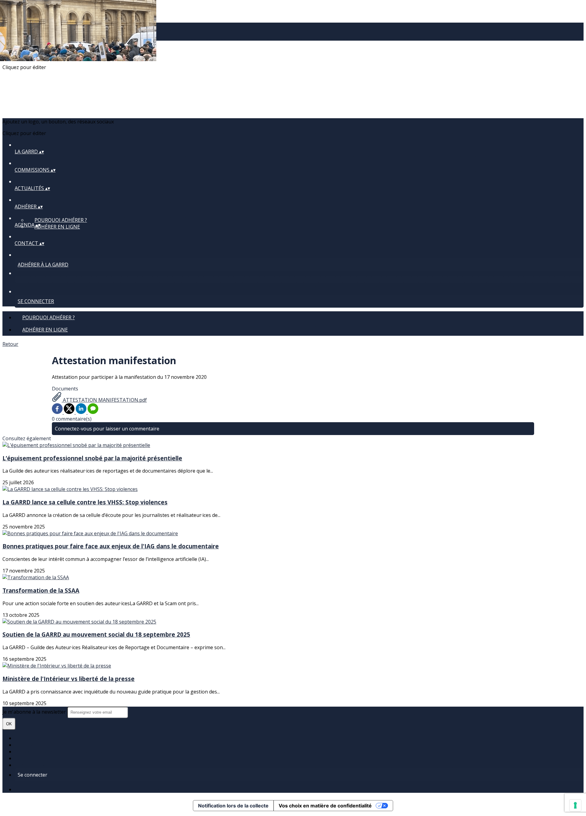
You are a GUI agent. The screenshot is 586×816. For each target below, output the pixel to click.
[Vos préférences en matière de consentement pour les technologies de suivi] (575, 805)
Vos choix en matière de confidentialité (325, 806)
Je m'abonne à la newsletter (34, 711)
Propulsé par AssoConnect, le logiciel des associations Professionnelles (96, 789)
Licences (24, 744)
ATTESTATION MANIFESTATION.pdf (104, 400)
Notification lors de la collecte (233, 806)
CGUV (21, 758)
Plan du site (28, 738)
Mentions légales (34, 751)
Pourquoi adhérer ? (60, 220)
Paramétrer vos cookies (42, 765)
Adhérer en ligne (57, 226)
